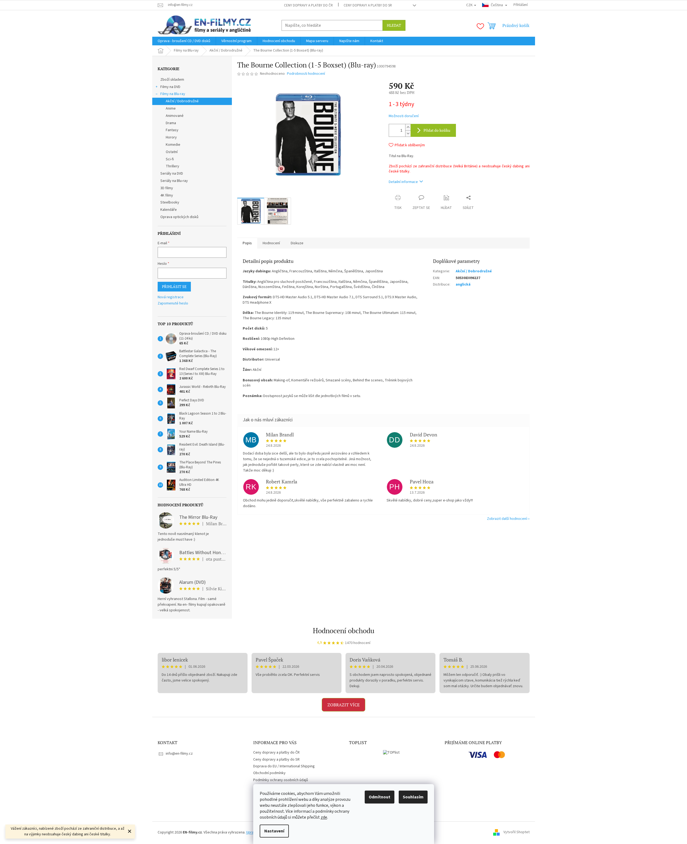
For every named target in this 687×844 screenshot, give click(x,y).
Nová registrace (171, 297)
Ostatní (172, 152)
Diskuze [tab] (297, 243)
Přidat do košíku (437, 130)
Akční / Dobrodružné (182, 101)
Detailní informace (403, 182)
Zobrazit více (343, 705)
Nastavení (274, 831)
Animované (175, 115)
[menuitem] (184, 41)
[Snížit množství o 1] (408, 133)
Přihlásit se (174, 286)
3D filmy (166, 188)
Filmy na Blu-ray (172, 94)
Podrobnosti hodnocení (306, 73)
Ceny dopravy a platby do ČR (308, 5)
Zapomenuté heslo (173, 303)
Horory (171, 137)
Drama (171, 123)
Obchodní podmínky (269, 773)
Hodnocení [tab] (271, 243)
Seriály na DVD (171, 173)
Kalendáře (168, 209)
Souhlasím (413, 797)
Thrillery (172, 166)
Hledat (394, 25)
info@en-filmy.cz (179, 753)
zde (324, 817)
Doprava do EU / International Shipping (284, 766)
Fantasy (172, 130)
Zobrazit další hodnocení (507, 518)
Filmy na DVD (170, 87)
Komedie (173, 144)
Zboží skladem (172, 79)
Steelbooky (169, 202)
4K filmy (166, 195)
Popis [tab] (247, 243)
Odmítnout (379, 797)
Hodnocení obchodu (343, 630)
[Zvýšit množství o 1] (408, 127)
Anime (171, 108)
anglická (463, 284)
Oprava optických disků (179, 217)
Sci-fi (170, 159)
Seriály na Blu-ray (174, 181)
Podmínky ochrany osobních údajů (280, 780)
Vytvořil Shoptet (516, 832)
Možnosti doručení (404, 116)
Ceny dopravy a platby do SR (368, 5)
